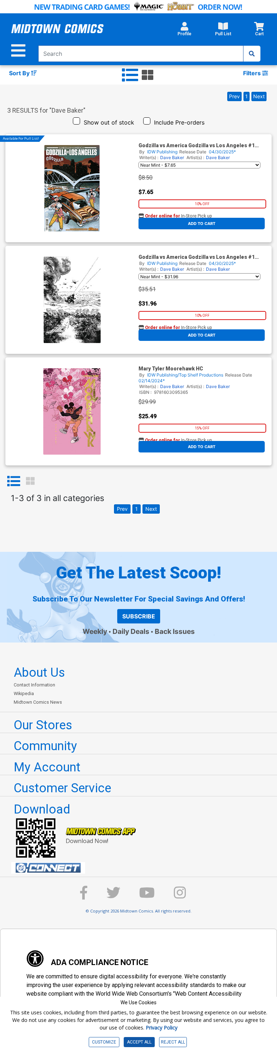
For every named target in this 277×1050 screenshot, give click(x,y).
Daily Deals (131, 631)
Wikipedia (24, 693)
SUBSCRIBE (138, 616)
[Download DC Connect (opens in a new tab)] (141, 867)
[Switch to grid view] (147, 75)
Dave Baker (172, 157)
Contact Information (34, 685)
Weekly (95, 631)
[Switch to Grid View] (30, 481)
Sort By (20, 73)
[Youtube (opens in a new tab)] (147, 896)
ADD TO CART (201, 223)
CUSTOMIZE (104, 1042)
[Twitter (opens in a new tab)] (113, 896)
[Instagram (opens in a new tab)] (180, 896)
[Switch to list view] (130, 75)
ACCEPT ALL (139, 1042)
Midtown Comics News (38, 702)
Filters (252, 73)
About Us (39, 672)
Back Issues (175, 631)
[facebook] (83, 896)
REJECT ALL (173, 1042)
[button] (184, 31)
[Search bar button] (251, 54)
